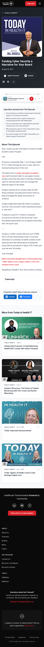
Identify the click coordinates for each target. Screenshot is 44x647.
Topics (4, 549)
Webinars (5, 581)
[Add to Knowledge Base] (13, 82)
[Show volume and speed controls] (39, 99)
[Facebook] (29, 505)
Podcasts (5, 537)
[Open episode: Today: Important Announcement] (22, 412)
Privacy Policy (10, 637)
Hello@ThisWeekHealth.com (22, 602)
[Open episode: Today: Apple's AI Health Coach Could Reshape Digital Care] (22, 455)
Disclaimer (22, 637)
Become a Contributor (10, 563)
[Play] (31, 99)
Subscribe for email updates (22, 513)
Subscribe (31, 3)
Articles (4, 541)
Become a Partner (8, 567)
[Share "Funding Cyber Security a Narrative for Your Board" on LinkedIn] (3, 82)
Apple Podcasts (13, 76)
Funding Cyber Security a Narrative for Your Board (16, 98)
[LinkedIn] (14, 505)
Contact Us (6, 559)
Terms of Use (34, 637)
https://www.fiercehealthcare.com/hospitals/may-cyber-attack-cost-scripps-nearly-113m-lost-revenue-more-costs (22, 262)
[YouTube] (22, 505)
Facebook (26, 297)
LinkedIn (12, 297)
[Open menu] (39, 3)
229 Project (29, 626)
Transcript (9, 279)
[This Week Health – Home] (8, 3)
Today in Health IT (11, 13)
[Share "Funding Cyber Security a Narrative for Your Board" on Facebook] (8, 82)
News (4, 545)
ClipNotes (5, 577)
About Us (5, 533)
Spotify (30, 76)
